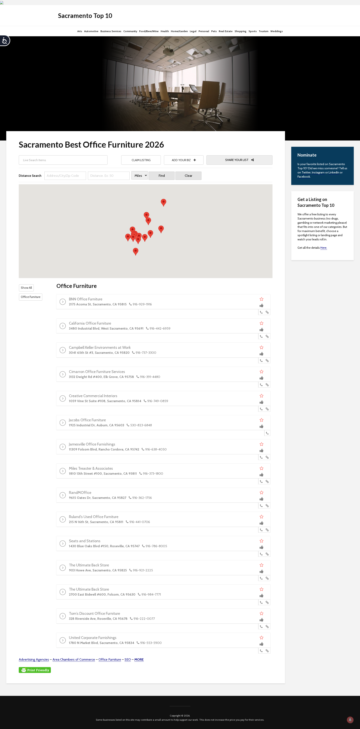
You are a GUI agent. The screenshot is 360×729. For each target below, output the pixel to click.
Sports (253, 31)
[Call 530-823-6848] (267, 433)
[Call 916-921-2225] (261, 578)
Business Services (110, 31)
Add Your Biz (181, 160)
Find (162, 176)
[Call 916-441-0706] (261, 530)
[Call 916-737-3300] (261, 360)
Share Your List (237, 160)
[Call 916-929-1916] (261, 312)
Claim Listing (141, 160)
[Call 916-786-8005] (261, 554)
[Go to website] (267, 312)
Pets (214, 31)
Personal (204, 31)
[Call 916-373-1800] (261, 481)
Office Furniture (30, 297)
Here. (323, 248)
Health (165, 31)
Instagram (318, 172)
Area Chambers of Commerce (73, 659)
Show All (26, 288)
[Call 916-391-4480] (261, 384)
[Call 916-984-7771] (261, 602)
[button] (128, 237)
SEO (128, 659)
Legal (193, 31)
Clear (188, 176)
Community (130, 31)
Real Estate (225, 31)
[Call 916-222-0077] (261, 626)
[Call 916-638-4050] (261, 457)
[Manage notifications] (350, 719)
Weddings (276, 31)
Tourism (263, 31)
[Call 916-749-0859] (261, 409)
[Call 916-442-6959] (261, 336)
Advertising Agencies (34, 659)
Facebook (304, 176)
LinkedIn (334, 172)
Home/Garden (179, 31)
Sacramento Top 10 (85, 15)
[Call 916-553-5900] (261, 650)
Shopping (240, 31)
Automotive (91, 31)
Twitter (306, 172)
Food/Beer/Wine (149, 31)
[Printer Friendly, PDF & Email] (35, 669)
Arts (79, 31)
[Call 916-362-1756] (261, 505)
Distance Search (30, 176)
